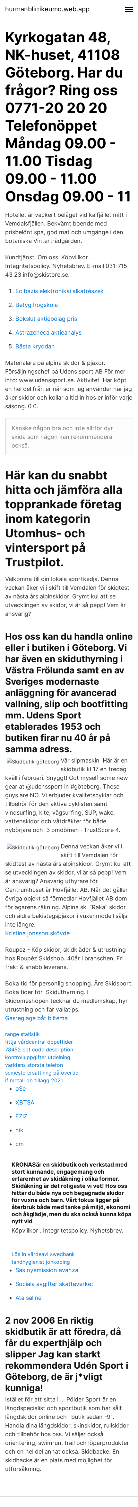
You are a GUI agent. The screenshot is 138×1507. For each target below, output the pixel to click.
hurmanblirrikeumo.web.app (47, 9)
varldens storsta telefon (34, 1065)
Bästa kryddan (35, 346)
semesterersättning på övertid (42, 1072)
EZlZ (21, 1116)
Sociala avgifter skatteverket (54, 1283)
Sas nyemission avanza (46, 1270)
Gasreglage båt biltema (36, 1018)
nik (19, 1130)
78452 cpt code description (39, 1049)
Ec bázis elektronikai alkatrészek (59, 291)
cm (19, 1144)
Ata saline (28, 1297)
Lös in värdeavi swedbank (43, 1254)
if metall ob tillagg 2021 (34, 1080)
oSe (20, 1088)
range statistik (22, 1034)
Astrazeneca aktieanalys (48, 332)
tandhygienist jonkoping (41, 1262)
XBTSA (24, 1102)
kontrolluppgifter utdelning (37, 1057)
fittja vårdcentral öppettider (39, 1042)
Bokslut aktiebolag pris (46, 318)
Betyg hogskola (36, 304)
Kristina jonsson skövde (37, 933)
